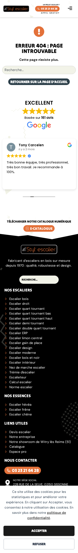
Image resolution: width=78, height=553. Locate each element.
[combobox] (39, 70)
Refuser (39, 544)
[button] (70, 8)
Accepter (39, 531)
